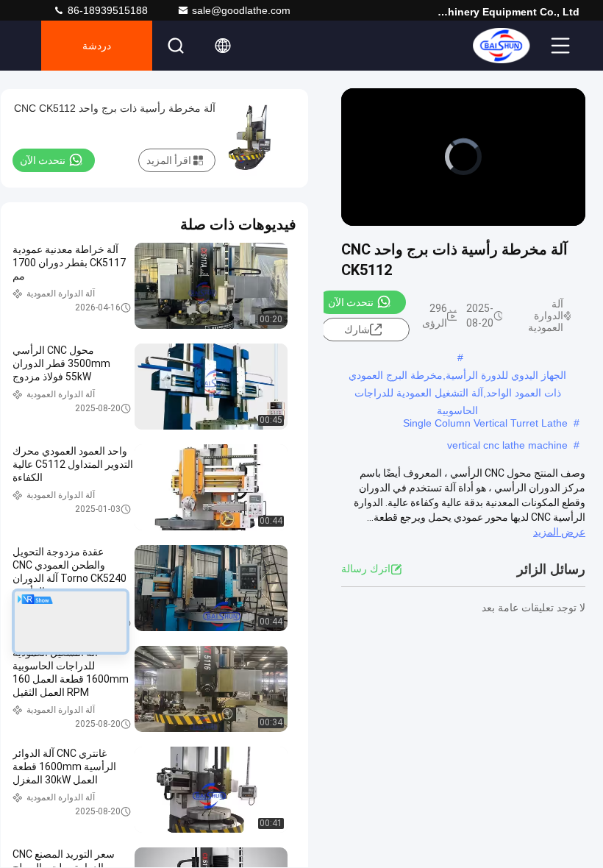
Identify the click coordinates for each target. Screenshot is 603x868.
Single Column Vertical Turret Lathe (485, 423)
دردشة (96, 45)
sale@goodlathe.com (241, 10)
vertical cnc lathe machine (507, 445)
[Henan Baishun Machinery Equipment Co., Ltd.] (500, 45)
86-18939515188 (106, 10)
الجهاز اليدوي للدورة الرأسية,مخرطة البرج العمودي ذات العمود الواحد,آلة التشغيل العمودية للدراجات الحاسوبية (457, 376)
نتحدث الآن (351, 302)
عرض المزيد (559, 532)
